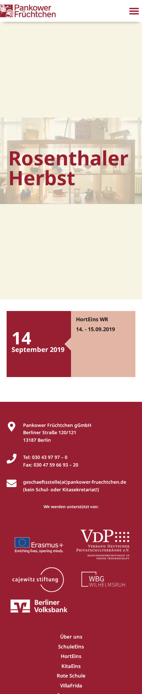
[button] (134, 11)
